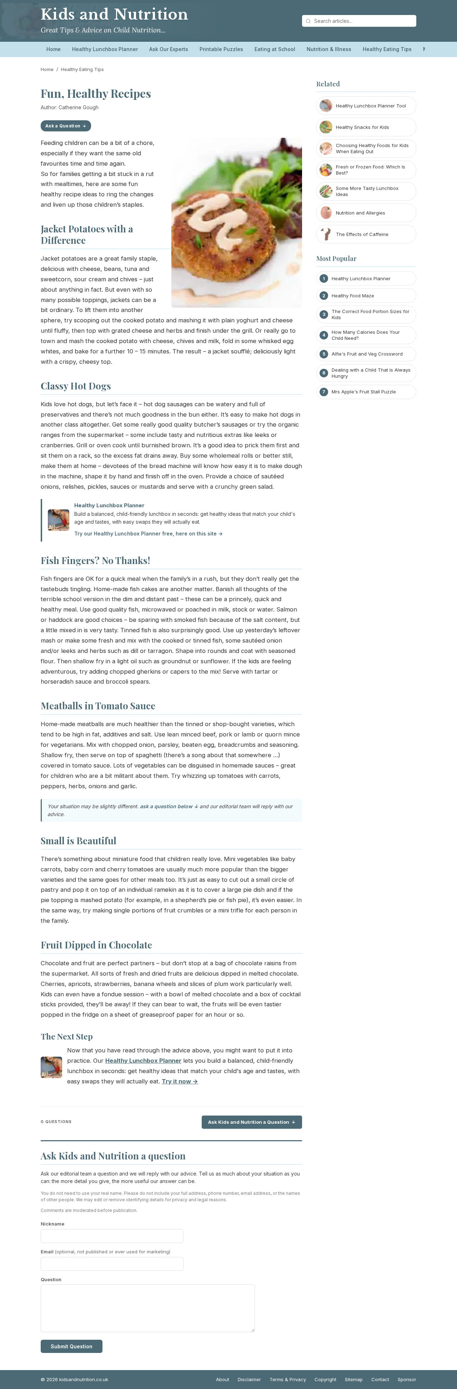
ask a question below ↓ (169, 806)
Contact (380, 1379)
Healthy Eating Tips (387, 49)
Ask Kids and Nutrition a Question (248, 1122)
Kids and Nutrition (115, 15)
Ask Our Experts (168, 49)
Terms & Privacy (288, 1379)
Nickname (52, 1224)
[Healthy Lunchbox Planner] (51, 1069)
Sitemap (354, 1379)
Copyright (325, 1379)
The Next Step (67, 1036)
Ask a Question (62, 126)
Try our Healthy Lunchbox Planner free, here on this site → (148, 533)
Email (105, 1251)
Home (53, 49)
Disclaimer (249, 1379)
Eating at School (275, 49)
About (222, 1379)
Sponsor (407, 1379)
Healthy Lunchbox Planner (105, 49)
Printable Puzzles (221, 49)
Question (51, 1279)
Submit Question (71, 1346)
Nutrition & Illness (329, 49)
